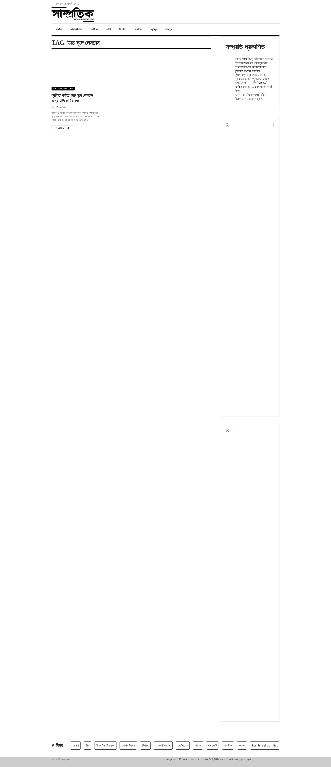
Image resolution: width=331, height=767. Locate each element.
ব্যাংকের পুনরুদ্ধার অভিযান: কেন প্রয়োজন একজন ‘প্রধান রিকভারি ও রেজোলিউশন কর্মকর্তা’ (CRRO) (252, 79)
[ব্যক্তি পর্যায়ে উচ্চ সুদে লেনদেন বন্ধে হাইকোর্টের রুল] (76, 69)
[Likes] (257, 3)
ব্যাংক (235, 745)
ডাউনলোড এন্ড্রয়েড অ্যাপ (240, 759)
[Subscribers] (273, 3)
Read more (62, 128)
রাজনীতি (221, 745)
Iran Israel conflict (258, 745)
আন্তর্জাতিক (76, 29)
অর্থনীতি (94, 29)
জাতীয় (59, 29)
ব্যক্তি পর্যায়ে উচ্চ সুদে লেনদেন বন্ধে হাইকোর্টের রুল (72, 97)
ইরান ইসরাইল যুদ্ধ (99, 745)
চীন (81, 745)
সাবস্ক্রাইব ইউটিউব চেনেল (214, 759)
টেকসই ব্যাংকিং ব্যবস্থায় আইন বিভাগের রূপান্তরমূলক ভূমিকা (250, 97)
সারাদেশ (138, 29)
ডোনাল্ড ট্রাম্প (121, 745)
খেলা (109, 29)
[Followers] (262, 3)
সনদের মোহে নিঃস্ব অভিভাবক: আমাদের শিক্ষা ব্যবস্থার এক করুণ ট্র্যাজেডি (254, 61)
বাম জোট (206, 745)
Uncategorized (63, 88)
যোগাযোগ (195, 759)
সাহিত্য (169, 29)
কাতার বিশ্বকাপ (156, 745)
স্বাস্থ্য (154, 29)
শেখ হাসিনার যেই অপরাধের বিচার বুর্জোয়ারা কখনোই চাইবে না (250, 69)
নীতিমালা (183, 759)
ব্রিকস (191, 745)
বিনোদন (122, 29)
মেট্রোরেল (176, 745)
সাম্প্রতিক (170, 759)
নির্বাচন (139, 745)
